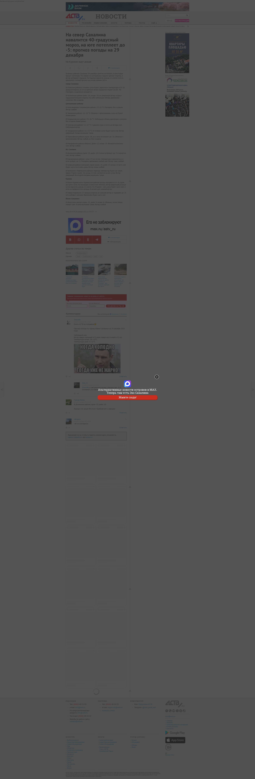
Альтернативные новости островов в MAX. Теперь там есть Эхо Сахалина (127, 391)
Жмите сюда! (127, 397)
